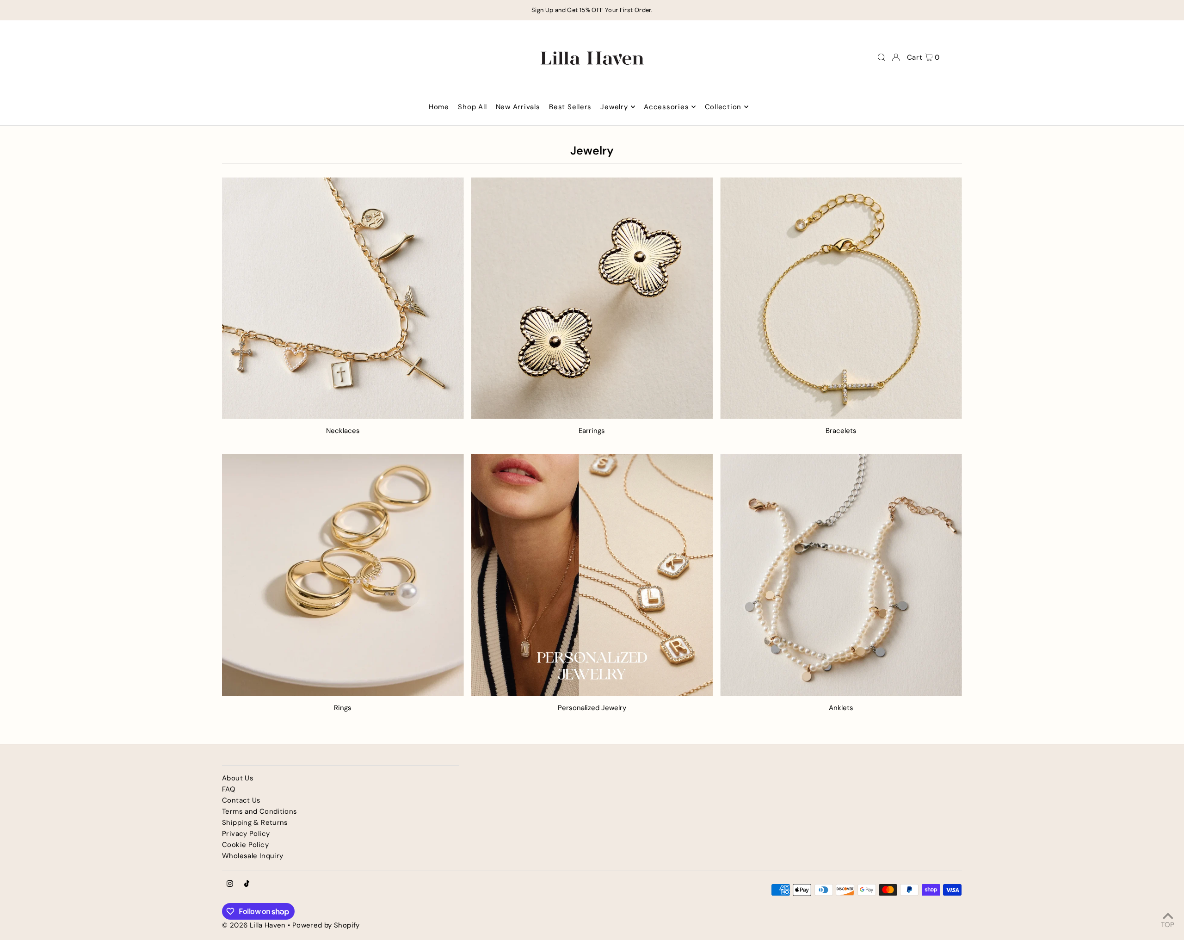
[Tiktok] (246, 884)
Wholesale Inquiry (252, 855)
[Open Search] (881, 57)
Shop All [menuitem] (472, 106)
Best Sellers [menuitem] (570, 106)
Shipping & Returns (255, 822)
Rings (343, 707)
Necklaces (343, 430)
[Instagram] (230, 884)
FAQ (228, 789)
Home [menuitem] (439, 106)
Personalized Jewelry (592, 707)
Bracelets (841, 430)
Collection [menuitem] (723, 106)
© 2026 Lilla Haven (254, 925)
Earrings (592, 430)
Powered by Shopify (326, 925)
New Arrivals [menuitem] (518, 106)
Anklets (841, 707)
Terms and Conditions (259, 811)
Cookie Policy (245, 844)
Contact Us (241, 800)
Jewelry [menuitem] (614, 106)
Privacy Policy (246, 833)
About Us (237, 778)
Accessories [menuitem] (666, 106)
